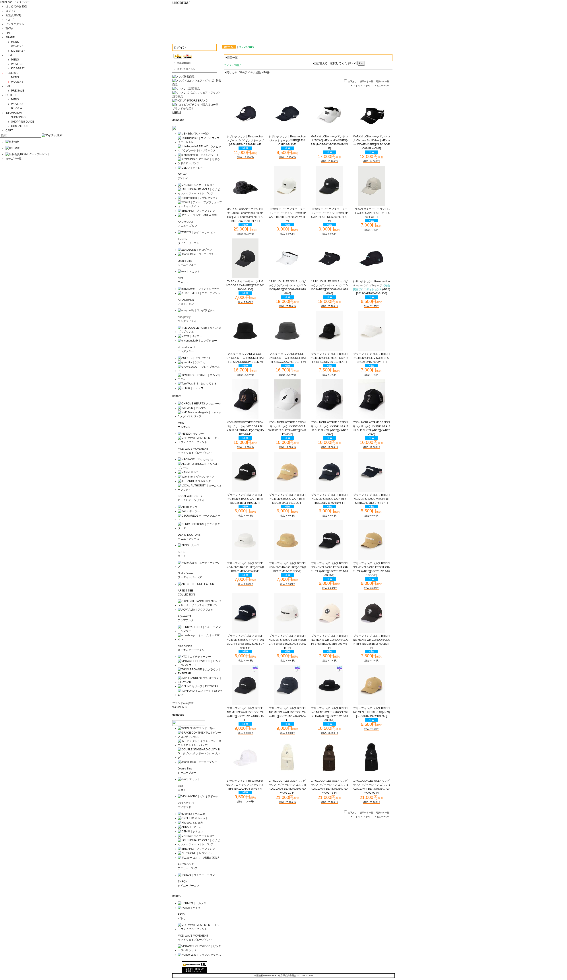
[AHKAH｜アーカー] (191, 827)
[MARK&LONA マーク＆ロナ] (196, 185)
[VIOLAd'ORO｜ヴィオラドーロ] (198, 796)
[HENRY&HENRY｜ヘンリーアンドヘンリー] (200, 631)
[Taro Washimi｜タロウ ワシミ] (197, 383)
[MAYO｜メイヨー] (190, 336)
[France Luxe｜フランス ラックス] (199, 954)
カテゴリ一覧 (13, 158)
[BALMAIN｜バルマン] (192, 408)
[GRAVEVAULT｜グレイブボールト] (200, 370)
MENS (15, 41)
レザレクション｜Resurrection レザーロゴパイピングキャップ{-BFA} (245, 140)
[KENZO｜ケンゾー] (191, 433)
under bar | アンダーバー (15, 2)
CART (9, 130)
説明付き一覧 (366, 81)
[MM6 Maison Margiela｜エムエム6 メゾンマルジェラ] (200, 416)
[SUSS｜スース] (188, 545)
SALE (9, 86)
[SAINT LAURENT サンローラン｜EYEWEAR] (200, 681)
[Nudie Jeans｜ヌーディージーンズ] (200, 566)
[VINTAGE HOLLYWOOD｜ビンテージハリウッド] (200, 665)
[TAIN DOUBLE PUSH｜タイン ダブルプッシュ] (200, 331)
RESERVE (12, 72)
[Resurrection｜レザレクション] (198, 197)
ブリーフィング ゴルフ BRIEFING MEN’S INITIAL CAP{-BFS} (371, 712)
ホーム (228, 47)
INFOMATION (14, 112)
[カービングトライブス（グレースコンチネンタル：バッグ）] (200, 745)
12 (374, 85)
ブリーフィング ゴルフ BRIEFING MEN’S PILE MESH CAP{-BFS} (329, 357)
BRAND (10, 37)
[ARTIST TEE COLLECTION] (196, 584)
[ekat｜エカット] (189, 271)
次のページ (383, 85)
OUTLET (11, 95)
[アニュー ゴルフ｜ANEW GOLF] (198, 215)
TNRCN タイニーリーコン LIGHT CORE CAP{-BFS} (371, 213)
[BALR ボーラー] (189, 511)
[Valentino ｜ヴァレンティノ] (196, 476)
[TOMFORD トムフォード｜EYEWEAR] (200, 694)
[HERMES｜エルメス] (192, 903)
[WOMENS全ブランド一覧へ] (196, 728)
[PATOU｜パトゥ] (189, 907)
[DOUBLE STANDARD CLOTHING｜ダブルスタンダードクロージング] (200, 757)
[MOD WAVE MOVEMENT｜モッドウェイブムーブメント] (200, 442)
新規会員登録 (13, 15)
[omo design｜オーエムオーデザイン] (200, 639)
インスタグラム (15, 24)
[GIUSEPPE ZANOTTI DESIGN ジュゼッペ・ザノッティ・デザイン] (200, 605)
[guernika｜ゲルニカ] (191, 362)
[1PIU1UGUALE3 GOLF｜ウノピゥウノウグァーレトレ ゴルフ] (200, 193)
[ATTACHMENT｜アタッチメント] (199, 293)
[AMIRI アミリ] (187, 506)
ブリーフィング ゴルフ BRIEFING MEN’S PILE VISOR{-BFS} (371, 357)
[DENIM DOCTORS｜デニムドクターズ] (200, 528)
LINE (9, 33)
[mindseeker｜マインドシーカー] (198, 288)
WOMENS (17, 46)
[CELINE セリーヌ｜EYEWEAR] (198, 686)
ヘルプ (10, 19)
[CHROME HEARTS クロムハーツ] (199, 403)
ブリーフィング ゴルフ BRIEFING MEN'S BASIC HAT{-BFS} (245, 567)
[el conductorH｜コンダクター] (197, 340)
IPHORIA (16, 108)
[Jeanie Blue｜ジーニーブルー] (197, 254)
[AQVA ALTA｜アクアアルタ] (196, 609)
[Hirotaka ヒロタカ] (190, 822)
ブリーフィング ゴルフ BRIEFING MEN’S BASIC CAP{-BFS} (245, 498)
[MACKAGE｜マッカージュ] (195, 459)
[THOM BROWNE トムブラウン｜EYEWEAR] (200, 673)
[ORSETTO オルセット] (193, 818)
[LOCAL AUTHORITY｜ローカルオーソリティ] (200, 489)
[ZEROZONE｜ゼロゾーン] (195, 249)
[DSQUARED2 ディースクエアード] (200, 519)
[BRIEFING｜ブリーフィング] (196, 210)
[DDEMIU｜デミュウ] (190, 831)
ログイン (11, 10)
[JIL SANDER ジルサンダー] (196, 481)
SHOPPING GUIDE (22, 121)
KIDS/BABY (18, 50)
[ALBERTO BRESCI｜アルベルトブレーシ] (200, 467)
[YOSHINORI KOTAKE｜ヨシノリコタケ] (200, 379)
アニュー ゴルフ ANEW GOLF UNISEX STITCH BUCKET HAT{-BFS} (245, 357)
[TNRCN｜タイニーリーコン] (196, 232)
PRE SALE (17, 90)
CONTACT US (19, 126)
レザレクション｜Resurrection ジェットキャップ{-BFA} (287, 140)
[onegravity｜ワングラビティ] (196, 310)
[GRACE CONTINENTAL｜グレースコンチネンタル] (200, 736)
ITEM (9, 55)
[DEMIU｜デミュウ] (190, 388)
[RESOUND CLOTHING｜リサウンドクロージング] (200, 163)
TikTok (9, 28)
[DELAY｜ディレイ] (190, 167)
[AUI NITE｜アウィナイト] (194, 357)
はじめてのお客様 (16, 6)
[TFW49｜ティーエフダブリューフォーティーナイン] (200, 206)
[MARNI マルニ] (188, 472)
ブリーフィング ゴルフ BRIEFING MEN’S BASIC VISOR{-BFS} (371, 498)
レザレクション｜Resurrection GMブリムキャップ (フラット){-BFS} (245, 784)
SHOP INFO (18, 117)
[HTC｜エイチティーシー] (194, 656)
